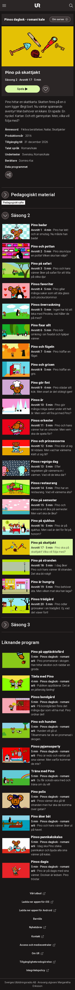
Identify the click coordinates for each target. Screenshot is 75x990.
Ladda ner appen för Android (35, 910)
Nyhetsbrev (35, 927)
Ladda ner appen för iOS (35, 901)
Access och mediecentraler (35, 945)
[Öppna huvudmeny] (4, 5)
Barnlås (37, 918)
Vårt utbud (36, 893)
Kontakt (35, 936)
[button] (38, 215)
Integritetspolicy (35, 970)
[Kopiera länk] (8, 174)
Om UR (35, 953)
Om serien (58, 19)
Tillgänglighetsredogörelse (36, 961)
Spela (20, 89)
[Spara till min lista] (45, 89)
